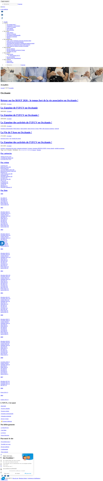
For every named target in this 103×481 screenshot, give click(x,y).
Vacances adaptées (5, 408)
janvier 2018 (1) (4, 374)
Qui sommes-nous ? (5, 441)
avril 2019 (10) (4, 352)
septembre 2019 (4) (5, 345)
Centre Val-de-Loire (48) (6, 173)
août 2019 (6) (4, 346)
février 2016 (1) (4, 392)
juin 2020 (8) (4, 327)
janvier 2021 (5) (4, 312)
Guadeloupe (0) (4, 183)
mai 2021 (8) (4, 306)
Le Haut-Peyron (5, 427)
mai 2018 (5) (4, 370)
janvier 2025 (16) (5, 226)
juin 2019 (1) (4, 349)
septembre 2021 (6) (5, 301)
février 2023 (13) (5, 266)
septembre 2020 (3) (5, 323)
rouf (10, 138)
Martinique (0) (4, 186)
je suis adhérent (4, 9)
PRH (40, 128)
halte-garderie (24, 128)
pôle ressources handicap (48, 128)
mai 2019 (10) (4, 350)
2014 (2, 395)
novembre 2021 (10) (5, 298)
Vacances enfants (5, 411)
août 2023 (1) (4, 258)
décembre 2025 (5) (5, 212)
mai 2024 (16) (4, 240)
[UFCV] (3, 6)
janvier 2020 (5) (4, 334)
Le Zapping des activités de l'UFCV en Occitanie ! (26, 122)
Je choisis (17, 473)
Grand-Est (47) (4, 165)
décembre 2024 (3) (5, 233)
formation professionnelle (7, 128)
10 (31, 150)
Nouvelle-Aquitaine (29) (6, 176)
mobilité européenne (59, 148)
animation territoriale (22, 148)
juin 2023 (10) (4, 261)
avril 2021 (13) (4, 308)
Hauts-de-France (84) (6, 167)
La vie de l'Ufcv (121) (6, 159)
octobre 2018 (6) (5, 363)
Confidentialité (4, 449)
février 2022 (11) (5, 288)
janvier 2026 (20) (5, 204)
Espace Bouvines (5, 435)
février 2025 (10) (5, 225)
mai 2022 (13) (4, 284)
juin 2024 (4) (4, 239)
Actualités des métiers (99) (7, 158)
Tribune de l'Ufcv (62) (6, 156)
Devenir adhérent (5, 446)
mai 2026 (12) (4, 199)
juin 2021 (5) (4, 305)
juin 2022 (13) (4, 283)
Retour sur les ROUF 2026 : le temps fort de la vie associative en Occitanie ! (39, 100)
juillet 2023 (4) (4, 260)
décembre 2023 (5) (5, 253)
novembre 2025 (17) (5, 213)
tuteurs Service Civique (33, 128)
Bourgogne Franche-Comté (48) (8, 171)
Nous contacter (4, 452)
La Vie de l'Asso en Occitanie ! (16, 132)
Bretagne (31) (4, 172)
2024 (2, 229)
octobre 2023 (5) (5, 256)
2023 (2, 249)
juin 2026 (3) (4, 198)
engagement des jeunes (11, 148)
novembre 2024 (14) (5, 235)
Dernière (39, 150)
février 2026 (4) (4, 203)
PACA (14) (3, 180)
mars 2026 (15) (4, 202)
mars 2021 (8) (4, 309)
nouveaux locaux (5, 138)
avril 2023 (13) (4, 264)
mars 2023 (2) (4, 265)
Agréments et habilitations (34, 478)
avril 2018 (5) (4, 371)
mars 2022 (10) (4, 287)
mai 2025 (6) (4, 221)
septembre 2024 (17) (5, 238)
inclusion (3, 148)
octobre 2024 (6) (5, 236)
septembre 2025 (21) (5, 216)
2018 (2, 357)
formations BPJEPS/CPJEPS (39, 148)
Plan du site (15, 478)
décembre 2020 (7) (5, 319)
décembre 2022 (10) (5, 275)
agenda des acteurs (16, 138)
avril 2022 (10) (4, 286)
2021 (2, 293)
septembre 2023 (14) (5, 257)
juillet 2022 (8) (4, 282)
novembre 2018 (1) (5, 362)
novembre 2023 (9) (5, 254)
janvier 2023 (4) (4, 268)
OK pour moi (28, 473)
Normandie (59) (4, 175)
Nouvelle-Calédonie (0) (6, 187)
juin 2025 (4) (4, 220)
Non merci (6, 473)
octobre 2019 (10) (5, 344)
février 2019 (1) (4, 354)
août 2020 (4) (4, 324)
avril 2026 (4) (4, 200)
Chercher (20, 4)
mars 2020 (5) (4, 331)
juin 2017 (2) (4, 385)
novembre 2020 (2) (5, 320)
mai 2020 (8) (4, 328)
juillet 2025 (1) (4, 218)
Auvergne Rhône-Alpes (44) (7, 169)
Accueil (2, 88)
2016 (2, 388)
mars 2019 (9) (4, 353)
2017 (2, 377)
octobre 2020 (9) (5, 322)
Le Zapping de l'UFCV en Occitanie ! (20, 115)
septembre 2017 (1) (5, 384)
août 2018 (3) (4, 366)
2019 (2, 337)
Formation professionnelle (7, 413)
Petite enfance (16, 128)
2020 (2, 315)
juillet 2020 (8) (4, 326)
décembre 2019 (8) (5, 341)
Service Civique (5, 418)
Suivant (34, 150)
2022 (2, 271)
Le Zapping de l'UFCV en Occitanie (19, 107)
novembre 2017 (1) (5, 382)
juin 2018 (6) (4, 368)
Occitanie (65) (4, 177)
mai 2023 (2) (4, 262)
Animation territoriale (6, 416)
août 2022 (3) (4, 280)
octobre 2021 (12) (5, 300)
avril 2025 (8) (4, 222)
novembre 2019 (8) (5, 342)
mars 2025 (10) (4, 224)
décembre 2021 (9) (5, 297)
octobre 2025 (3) (5, 214)
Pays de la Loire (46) (6, 179)
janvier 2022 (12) (5, 290)
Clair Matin (3, 430)
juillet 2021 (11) (4, 304)
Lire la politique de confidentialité (10, 468)
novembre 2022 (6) (5, 276)
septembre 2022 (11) (5, 279)
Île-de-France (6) (5, 168)
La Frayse (3, 432)
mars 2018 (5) (4, 372)
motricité (57, 128)
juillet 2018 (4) (4, 367)
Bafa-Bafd (3, 406)
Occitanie (9, 104)
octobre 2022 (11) (5, 278)
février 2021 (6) (4, 310)
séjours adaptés (50, 148)
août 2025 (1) (4, 217)
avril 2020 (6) (4, 330)
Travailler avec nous (5, 444)
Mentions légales (23, 478)
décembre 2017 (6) (5, 381)
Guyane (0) (3, 184)
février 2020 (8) (4, 332)
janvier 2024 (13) (5, 246)
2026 (2, 193)
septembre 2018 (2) (5, 364)
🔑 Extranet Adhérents (6, 421)
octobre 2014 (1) (5, 399)
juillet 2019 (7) (4, 348)
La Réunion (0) (4, 182)
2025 (2, 207)
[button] (3, 478)
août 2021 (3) (4, 302)
